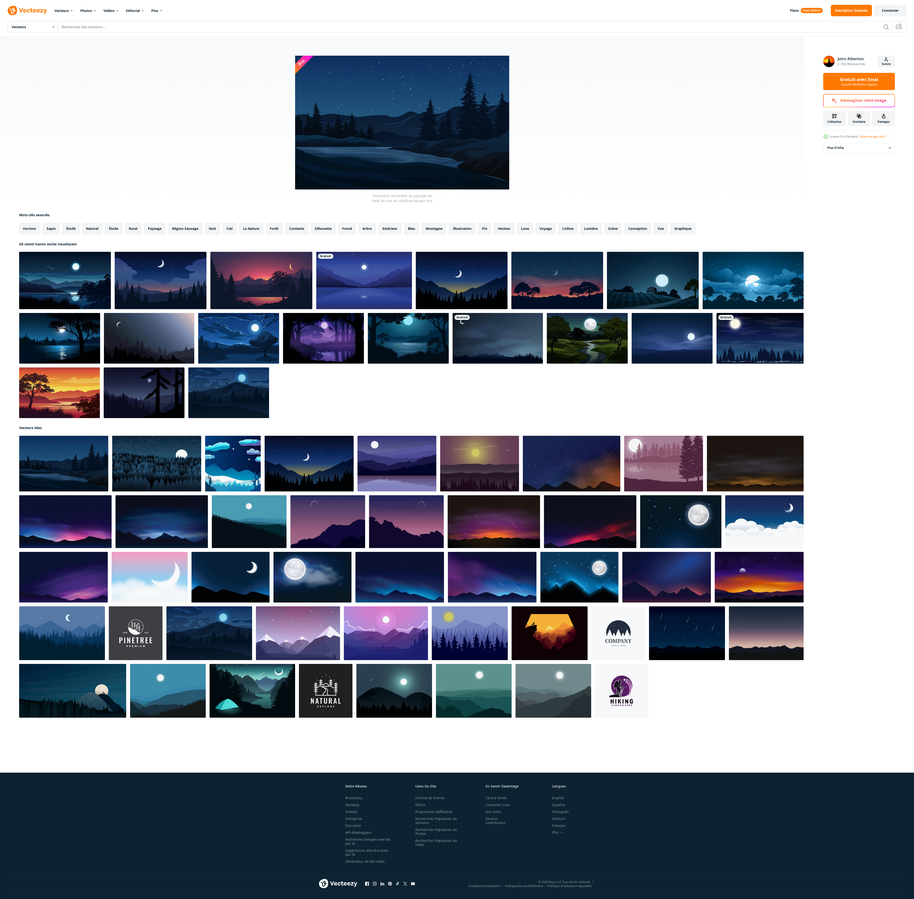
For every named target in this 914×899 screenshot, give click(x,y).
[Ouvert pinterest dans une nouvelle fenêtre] (390, 884)
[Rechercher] (886, 27)
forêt (274, 228)
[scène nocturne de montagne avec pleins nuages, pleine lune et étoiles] (228, 392)
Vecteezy (352, 804)
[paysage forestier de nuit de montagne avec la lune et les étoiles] (462, 280)
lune (525, 228)
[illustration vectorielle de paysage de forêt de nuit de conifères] (63, 463)
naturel (92, 228)
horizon (29, 228)
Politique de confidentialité (524, 886)
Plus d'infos (835, 148)
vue (661, 228)
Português (560, 811)
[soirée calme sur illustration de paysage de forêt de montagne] (298, 633)
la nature (251, 228)
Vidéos (108, 10)
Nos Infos (493, 811)
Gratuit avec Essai (859, 81)
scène (613, 228)
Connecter (890, 10)
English (558, 798)
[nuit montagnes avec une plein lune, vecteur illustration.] (474, 691)
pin (484, 228)
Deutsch (558, 818)
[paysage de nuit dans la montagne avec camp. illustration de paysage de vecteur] (252, 691)
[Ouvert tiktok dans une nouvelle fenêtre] (398, 884)
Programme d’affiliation (434, 811)
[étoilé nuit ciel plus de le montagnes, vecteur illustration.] (687, 633)
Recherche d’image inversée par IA (367, 841)
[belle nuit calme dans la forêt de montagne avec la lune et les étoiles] (160, 280)
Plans (794, 10)
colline (567, 228)
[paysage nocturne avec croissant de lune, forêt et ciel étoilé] (498, 338)
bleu (411, 228)
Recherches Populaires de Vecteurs (436, 820)
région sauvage (185, 228)
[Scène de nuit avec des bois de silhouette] (760, 338)
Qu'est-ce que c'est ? (873, 137)
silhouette (323, 228)
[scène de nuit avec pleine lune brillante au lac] (65, 280)
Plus (154, 10)
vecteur (504, 228)
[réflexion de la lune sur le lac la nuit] (59, 338)
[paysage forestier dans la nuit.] (149, 338)
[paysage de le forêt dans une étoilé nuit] (233, 463)
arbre (367, 228)
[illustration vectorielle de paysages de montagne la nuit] (394, 691)
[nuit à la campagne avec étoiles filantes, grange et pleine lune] (653, 280)
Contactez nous (498, 804)
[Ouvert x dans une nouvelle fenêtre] (405, 884)
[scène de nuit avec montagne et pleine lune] (672, 338)
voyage (546, 228)
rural (133, 228)
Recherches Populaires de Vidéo (436, 842)
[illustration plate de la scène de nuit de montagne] (62, 633)
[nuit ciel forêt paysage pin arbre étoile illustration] (618, 633)
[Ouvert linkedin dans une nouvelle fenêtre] (382, 884)
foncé (347, 228)
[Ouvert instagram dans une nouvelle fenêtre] (375, 884)
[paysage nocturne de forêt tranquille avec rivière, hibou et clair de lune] (323, 338)
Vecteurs (61, 10)
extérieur (389, 228)
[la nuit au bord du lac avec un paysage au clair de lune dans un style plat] (408, 338)
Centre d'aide (496, 798)
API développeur (358, 832)
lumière (591, 228)
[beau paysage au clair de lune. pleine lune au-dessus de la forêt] (238, 338)
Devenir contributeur (496, 820)
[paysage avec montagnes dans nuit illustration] (249, 521)
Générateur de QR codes (365, 861)
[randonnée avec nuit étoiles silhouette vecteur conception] (622, 691)
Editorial (133, 10)
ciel (230, 228)
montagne (434, 228)
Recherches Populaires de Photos (436, 831)
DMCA (420, 804)
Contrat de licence (429, 798)
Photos (86, 10)
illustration (462, 228)
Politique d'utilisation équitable (569, 886)
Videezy (351, 811)
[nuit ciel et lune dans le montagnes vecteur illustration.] (406, 521)
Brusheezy (353, 798)
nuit (212, 228)
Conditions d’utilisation (484, 886)
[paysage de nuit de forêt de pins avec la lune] (144, 392)
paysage (155, 228)
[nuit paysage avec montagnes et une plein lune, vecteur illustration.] (168, 691)
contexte (296, 228)
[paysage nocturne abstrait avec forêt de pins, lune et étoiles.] (156, 463)
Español (558, 804)
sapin (51, 228)
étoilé (71, 228)
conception (637, 228)
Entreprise (353, 818)
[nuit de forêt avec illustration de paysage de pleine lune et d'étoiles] (753, 280)
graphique (683, 228)
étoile (113, 228)
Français (559, 825)
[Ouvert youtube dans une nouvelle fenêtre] (413, 884)
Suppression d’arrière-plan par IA (366, 852)
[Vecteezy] (27, 10)
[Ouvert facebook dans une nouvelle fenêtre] (367, 884)
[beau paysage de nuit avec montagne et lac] (261, 280)
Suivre (886, 64)
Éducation (353, 825)
